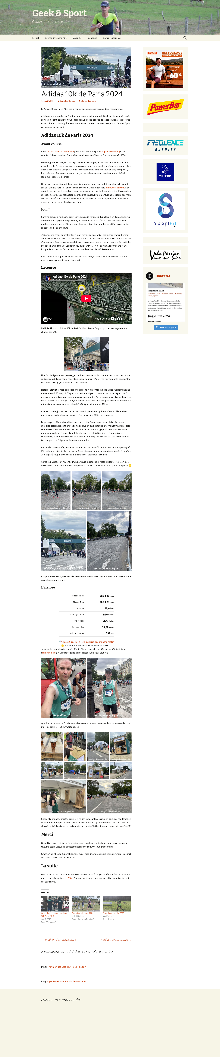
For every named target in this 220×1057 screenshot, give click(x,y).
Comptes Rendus (67, 101)
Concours (92, 37)
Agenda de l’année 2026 (56, 37)
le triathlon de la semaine (60, 151)
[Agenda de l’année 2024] (86, 903)
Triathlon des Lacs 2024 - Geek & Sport (66, 966)
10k (82, 101)
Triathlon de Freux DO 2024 (58, 939)
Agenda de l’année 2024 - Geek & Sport (66, 981)
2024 (70, 878)
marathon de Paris (115, 187)
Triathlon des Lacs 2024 (116, 939)
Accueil (35, 37)
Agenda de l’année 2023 (113, 913)
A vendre (77, 37)
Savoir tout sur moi (112, 37)
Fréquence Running (110, 151)
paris (94, 101)
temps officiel (49, 652)
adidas (88, 101)
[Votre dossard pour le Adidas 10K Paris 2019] (55, 903)
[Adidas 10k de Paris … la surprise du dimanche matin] (86, 641)
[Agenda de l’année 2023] (117, 903)
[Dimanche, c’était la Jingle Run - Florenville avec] (165, 302)
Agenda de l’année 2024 (82, 913)
